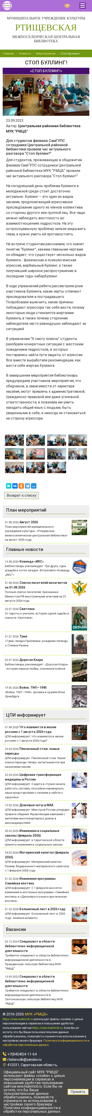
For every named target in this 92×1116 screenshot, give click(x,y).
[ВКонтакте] (15, 486)
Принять (78, 1092)
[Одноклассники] (21, 486)
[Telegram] (27, 486)
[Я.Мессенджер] (8, 486)
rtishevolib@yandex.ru (24, 1059)
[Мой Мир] (33, 486)
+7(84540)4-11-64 (22, 1054)
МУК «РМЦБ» (36, 1014)
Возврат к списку (21, 495)
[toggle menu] (82, 5)
